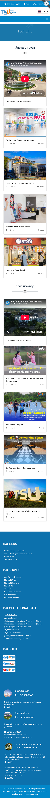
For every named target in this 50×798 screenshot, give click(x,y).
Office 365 (8, 589)
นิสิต (20, 4)
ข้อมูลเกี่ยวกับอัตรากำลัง (12, 633)
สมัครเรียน (10, 4)
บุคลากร (28, 4)
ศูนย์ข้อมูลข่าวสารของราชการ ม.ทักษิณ (17, 635)
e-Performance (9, 595)
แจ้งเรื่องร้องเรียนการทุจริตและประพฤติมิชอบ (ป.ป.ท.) (22, 624)
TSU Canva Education (12, 592)
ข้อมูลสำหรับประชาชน (11, 630)
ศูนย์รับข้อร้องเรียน (10, 615)
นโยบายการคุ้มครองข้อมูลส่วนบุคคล (16, 638)
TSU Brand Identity (11, 597)
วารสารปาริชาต (8, 557)
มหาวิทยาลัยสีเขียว (10, 559)
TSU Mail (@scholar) (11, 583)
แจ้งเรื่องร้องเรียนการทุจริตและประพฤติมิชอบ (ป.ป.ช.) (22, 621)
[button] (42, 11)
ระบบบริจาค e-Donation (12, 577)
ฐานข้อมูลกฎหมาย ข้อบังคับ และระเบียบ (17, 627)
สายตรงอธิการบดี (10, 618)
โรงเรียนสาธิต (41, 4)
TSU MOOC (8, 586)
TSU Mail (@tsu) (9, 580)
